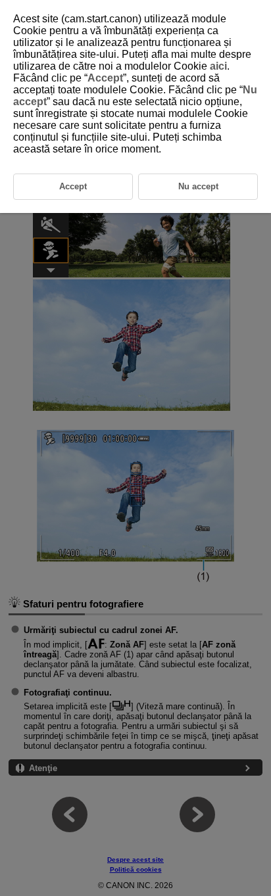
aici (218, 66)
